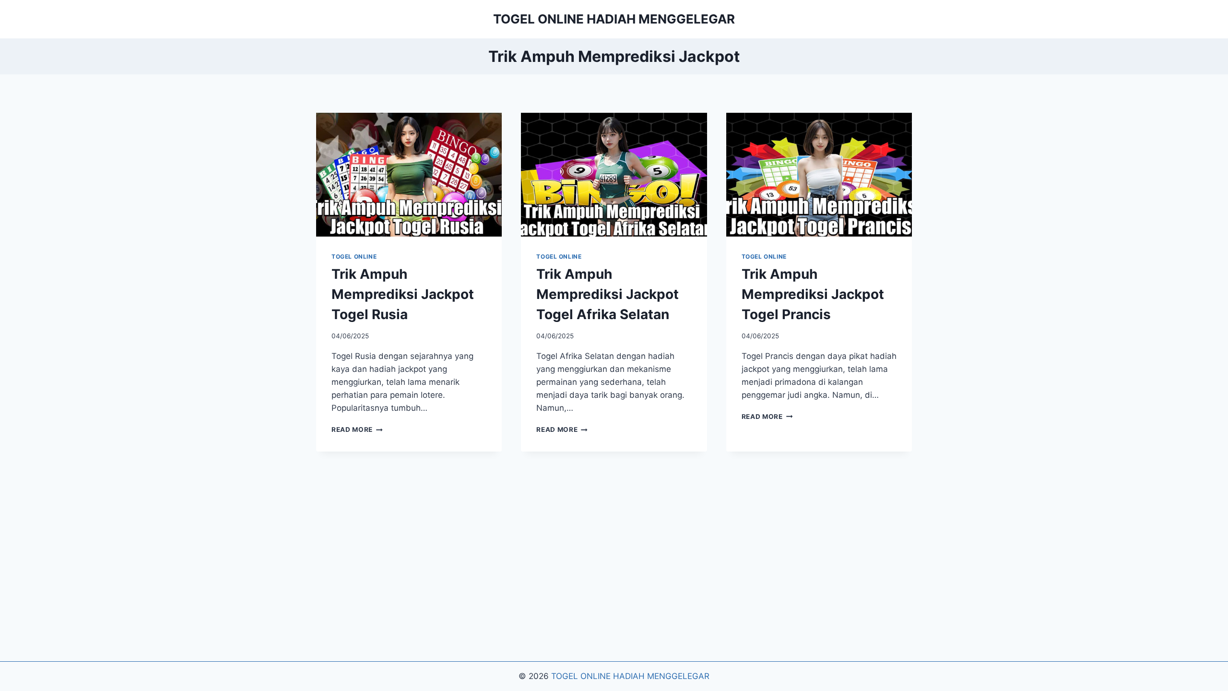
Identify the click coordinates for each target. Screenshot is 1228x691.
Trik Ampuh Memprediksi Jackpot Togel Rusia (402, 294)
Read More (357, 429)
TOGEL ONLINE (354, 256)
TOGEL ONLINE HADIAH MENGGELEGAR (630, 676)
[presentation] (409, 175)
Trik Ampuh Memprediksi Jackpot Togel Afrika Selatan (607, 294)
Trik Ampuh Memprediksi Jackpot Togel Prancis (813, 294)
